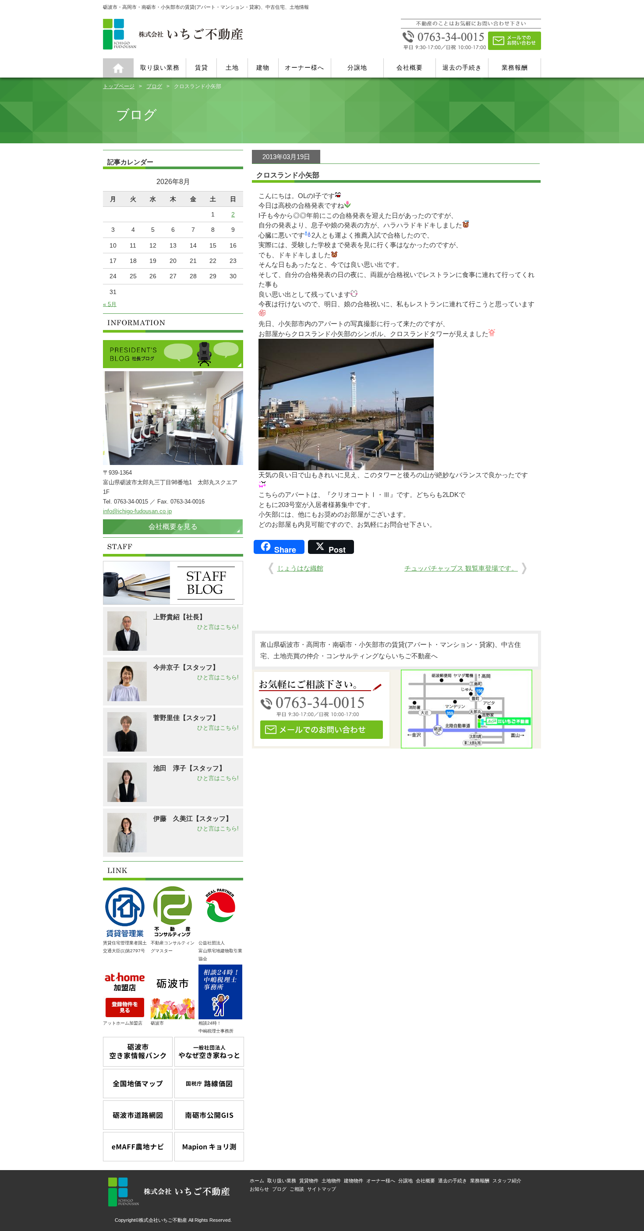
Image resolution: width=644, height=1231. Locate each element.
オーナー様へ (304, 67)
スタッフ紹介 (506, 1180)
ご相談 (297, 1189)
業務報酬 (515, 67)
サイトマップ (321, 1189)
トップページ (118, 86)
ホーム (118, 68)
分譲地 (357, 67)
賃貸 (201, 67)
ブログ (154, 86)
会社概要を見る (173, 526)
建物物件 (353, 1180)
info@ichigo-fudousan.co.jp (137, 511)
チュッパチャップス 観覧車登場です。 (461, 568)
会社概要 (409, 67)
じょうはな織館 (300, 568)
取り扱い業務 (160, 67)
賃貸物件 (308, 1180)
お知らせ (259, 1189)
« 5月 (110, 304)
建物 (262, 67)
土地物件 (331, 1180)
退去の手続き (462, 67)
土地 (232, 67)
